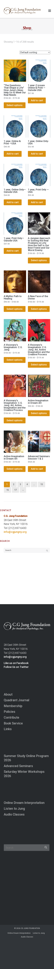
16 (7, 490)
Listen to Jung (14, 808)
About (8, 694)
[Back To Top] (46, 961)
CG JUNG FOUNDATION (30, 928)
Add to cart (37, 100)
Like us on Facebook (16, 663)
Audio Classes (14, 814)
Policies (9, 712)
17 (15, 490)
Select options (14, 105)
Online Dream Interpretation (24, 803)
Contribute (11, 717)
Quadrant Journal (16, 700)
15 (41, 484)
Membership (13, 706)
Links (8, 729)
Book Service (13, 723)
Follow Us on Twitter (16, 666)
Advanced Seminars (18, 766)
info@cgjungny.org (15, 531)
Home (24, 29)
